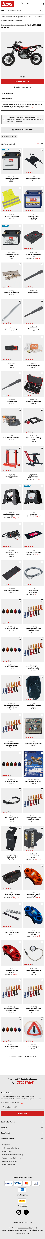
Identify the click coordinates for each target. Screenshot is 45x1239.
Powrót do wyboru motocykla (12, 20)
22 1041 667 (25, 1083)
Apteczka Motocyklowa (33, 365)
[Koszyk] (42, 4)
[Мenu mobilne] (2, 10)
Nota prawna (6, 1144)
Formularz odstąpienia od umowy (12, 1158)
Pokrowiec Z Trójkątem (33, 1047)
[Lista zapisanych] (35, 4)
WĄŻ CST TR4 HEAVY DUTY (11, 438)
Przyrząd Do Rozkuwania (33, 401)
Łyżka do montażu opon (12, 329)
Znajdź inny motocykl (21, 87)
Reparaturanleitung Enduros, (33, 781)
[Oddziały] (21, 4)
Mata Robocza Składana (11, 590)
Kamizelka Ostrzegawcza (11, 216)
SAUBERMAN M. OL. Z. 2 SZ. (33, 743)
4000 (11, 365)
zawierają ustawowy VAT (25, 1228)
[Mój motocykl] (28, 4)
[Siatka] (38, 144)
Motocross (33, 514)
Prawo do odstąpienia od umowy (12, 1154)
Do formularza (18, 121)
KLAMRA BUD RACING (11, 628)
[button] (41, 10)
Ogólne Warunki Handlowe (10, 1148)
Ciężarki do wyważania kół (11, 292)
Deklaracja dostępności (9, 1161)
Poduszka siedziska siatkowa (33, 178)
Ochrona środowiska (8, 1164)
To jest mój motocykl (22, 82)
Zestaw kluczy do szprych (11, 932)
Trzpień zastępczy (33, 292)
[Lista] (42, 144)
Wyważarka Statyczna (11, 476)
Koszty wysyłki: (6, 1230)
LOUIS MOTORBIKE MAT (33, 552)
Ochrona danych (7, 1151)
